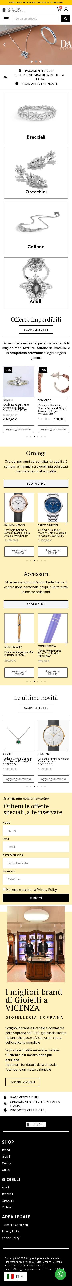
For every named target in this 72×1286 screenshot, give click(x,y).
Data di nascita (13, 855)
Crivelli (42, 754)
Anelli (5, 1187)
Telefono (9, 871)
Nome (6, 823)
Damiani (8, 400)
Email (6, 839)
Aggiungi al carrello (18, 429)
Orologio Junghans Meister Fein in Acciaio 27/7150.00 (18, 761)
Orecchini (8, 1200)
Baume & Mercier (14, 525)
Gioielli (6, 1156)
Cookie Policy (10, 1238)
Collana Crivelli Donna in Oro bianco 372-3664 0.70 (52, 761)
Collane (7, 1207)
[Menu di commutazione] (6, 18)
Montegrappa (13, 647)
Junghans (9, 754)
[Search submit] (65, 18)
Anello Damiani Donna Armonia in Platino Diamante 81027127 (16, 407)
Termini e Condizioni (15, 1225)
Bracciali (7, 1194)
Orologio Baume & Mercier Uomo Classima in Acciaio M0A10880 (52, 533)
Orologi (7, 1163)
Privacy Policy (47, 889)
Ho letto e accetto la (31, 889)
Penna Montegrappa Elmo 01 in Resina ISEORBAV (49, 653)
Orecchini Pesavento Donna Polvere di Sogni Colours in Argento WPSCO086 (52, 409)
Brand (6, 1150)
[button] (4, 44)
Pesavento (45, 400)
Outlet (6, 1170)
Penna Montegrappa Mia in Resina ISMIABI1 (18, 653)
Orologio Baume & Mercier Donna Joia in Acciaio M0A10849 (17, 533)
